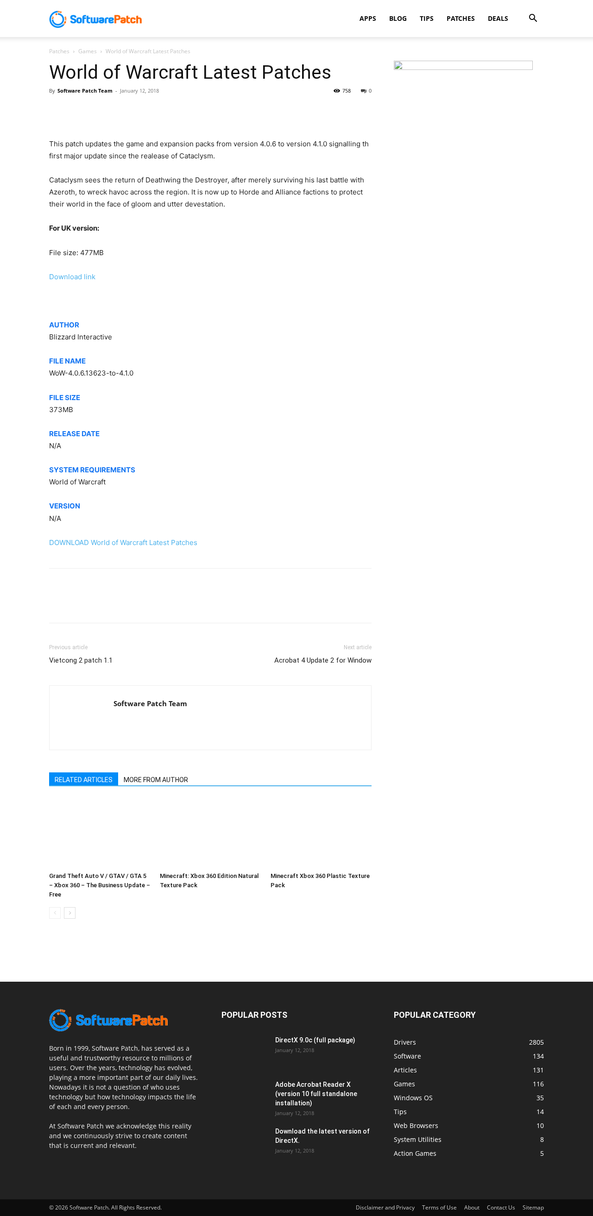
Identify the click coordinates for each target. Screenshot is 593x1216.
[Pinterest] (101, 111)
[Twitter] (79, 111)
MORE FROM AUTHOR (156, 780)
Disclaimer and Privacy (385, 1207)
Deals (498, 18)
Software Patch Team (85, 90)
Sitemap (533, 1207)
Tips (427, 18)
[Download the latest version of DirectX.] (244, 1143)
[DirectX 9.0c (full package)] (244, 1051)
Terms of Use (439, 1207)
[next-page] (70, 913)
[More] (144, 111)
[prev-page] (55, 913)
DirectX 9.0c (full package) (315, 1040)
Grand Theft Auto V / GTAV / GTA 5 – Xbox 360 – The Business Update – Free (99, 885)
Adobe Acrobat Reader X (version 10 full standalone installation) (316, 1094)
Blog (398, 18)
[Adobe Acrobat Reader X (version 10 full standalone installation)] (244, 1096)
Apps (368, 18)
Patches (461, 18)
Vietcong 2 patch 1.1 (81, 660)
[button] (533, 19)
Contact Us (501, 1207)
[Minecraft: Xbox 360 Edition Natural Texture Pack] (210, 833)
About (471, 1207)
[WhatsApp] (122, 111)
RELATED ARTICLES (84, 780)
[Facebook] (58, 111)
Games (87, 51)
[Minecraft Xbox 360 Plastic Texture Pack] (321, 833)
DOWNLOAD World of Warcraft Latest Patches (123, 542)
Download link (72, 276)
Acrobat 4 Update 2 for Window (323, 660)
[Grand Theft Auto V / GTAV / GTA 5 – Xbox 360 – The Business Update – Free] (99, 833)
